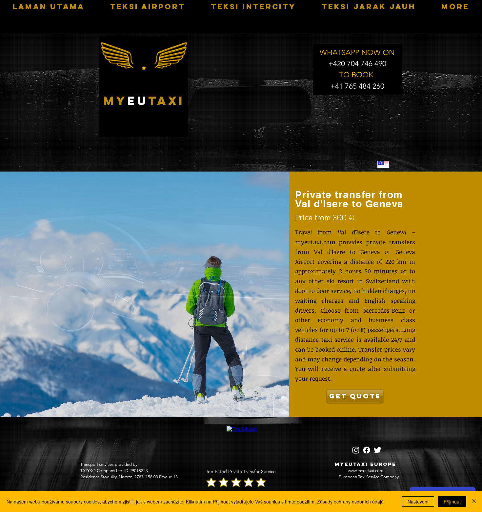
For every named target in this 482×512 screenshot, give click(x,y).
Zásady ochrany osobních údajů (350, 501)
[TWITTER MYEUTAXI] (377, 450)
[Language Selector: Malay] (387, 164)
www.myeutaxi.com (365, 470)
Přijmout (452, 501)
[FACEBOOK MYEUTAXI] (366, 450)
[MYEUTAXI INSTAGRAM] (355, 450)
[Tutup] (474, 501)
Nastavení (418, 501)
